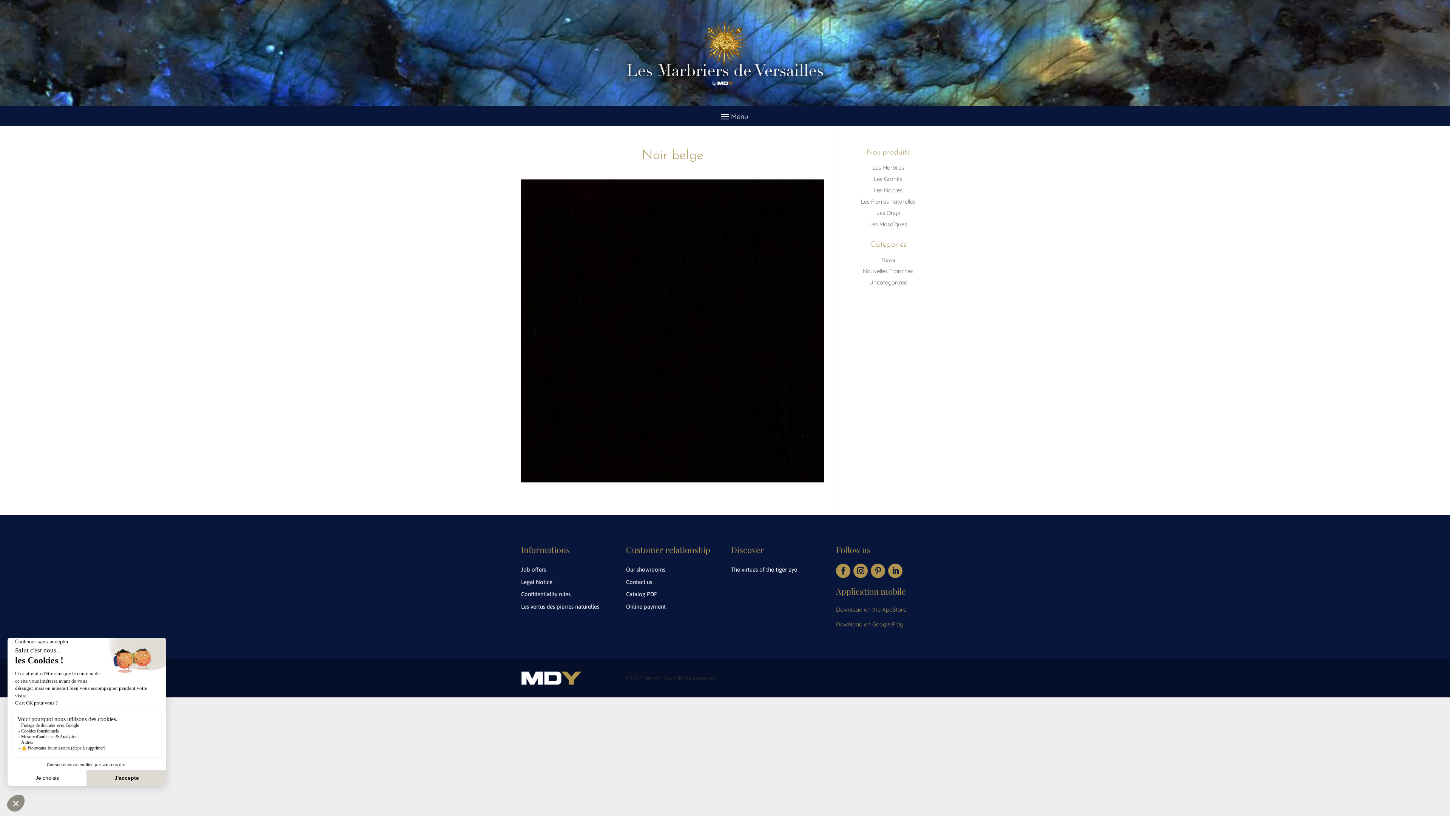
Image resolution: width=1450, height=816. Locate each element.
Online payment (646, 606)
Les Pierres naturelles (888, 201)
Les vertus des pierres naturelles (560, 606)
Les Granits (888, 178)
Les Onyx (888, 212)
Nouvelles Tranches (888, 271)
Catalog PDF (641, 594)
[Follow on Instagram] (860, 571)
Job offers (533, 569)
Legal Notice (536, 582)
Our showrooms (645, 569)
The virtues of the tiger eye (764, 569)
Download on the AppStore (871, 609)
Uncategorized (888, 282)
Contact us (639, 582)
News (888, 259)
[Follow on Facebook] (843, 571)
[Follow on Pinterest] (878, 571)
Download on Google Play (869, 624)
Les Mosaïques (888, 224)
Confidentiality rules (546, 594)
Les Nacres (888, 190)
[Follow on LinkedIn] (895, 571)
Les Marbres (888, 167)
